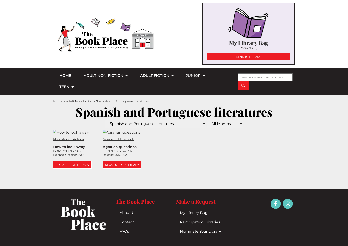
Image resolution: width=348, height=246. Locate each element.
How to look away (69, 147)
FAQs (124, 231)
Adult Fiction (154, 75)
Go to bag (248, 33)
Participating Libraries (200, 222)
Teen (64, 87)
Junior (193, 75)
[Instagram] (288, 204)
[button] (72, 164)
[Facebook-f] (276, 204)
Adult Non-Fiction (103, 75)
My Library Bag (193, 213)
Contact (127, 222)
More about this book (68, 139)
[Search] (243, 85)
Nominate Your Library (200, 231)
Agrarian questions (120, 147)
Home (65, 75)
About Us (128, 213)
